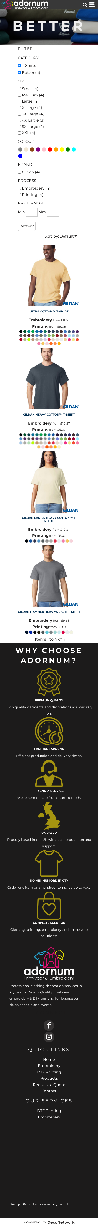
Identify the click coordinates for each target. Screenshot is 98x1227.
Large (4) (30, 101)
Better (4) (31, 72)
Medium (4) (33, 95)
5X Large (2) (33, 126)
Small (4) (30, 88)
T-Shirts (29, 65)
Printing (40, 326)
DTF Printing (49, 1072)
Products (49, 1078)
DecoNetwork (60, 1222)
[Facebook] (49, 1025)
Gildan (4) (31, 172)
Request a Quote (49, 1084)
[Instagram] (49, 1037)
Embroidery (40, 320)
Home (49, 1059)
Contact (49, 1091)
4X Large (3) (33, 120)
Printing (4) (32, 194)
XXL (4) (28, 133)
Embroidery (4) (36, 188)
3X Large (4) (33, 114)
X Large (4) (32, 107)
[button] (85, 4)
